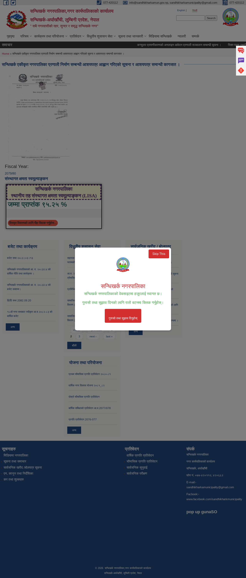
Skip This (158, 253)
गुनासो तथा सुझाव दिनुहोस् (123, 318)
